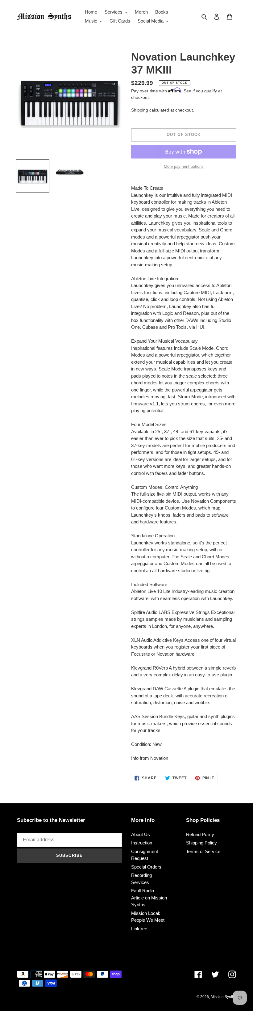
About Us (140, 834)
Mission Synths (223, 997)
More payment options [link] (184, 166)
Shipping (139, 110)
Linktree (139, 928)
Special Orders (146, 866)
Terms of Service (203, 851)
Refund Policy (200, 834)
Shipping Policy (201, 842)
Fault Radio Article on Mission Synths (149, 897)
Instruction (141, 842)
